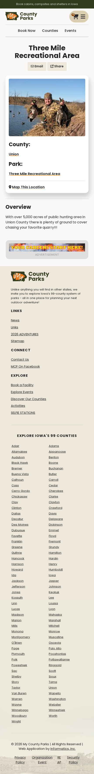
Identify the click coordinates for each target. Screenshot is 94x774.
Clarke (53, 496)
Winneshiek (57, 710)
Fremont (55, 541)
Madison (18, 615)
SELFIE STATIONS (23, 413)
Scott (52, 671)
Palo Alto (55, 648)
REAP (59, 759)
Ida (14, 575)
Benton (54, 457)
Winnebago (20, 710)
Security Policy (73, 759)
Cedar (53, 485)
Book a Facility (22, 385)
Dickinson (56, 525)
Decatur (17, 519)
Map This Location (28, 187)
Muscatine (56, 637)
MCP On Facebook (25, 366)
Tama (53, 682)
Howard (17, 569)
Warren (17, 699)
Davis (53, 513)
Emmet (54, 530)
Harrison (18, 564)
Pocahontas (57, 654)
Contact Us (20, 359)
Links (14, 327)
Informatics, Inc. (63, 749)
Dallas (16, 513)
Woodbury (19, 716)
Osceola (55, 643)
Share (58, 66)
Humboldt (56, 569)
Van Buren (19, 693)
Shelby (16, 676)
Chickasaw (19, 496)
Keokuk (54, 592)
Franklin (17, 541)
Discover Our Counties (28, 399)
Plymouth (18, 654)
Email (38, 66)
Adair (15, 446)
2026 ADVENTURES (24, 334)
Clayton (54, 502)
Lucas (16, 609)
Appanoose (57, 452)
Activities (18, 406)
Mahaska (55, 615)
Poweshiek (19, 665)
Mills (14, 626)
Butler (53, 474)
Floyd (52, 536)
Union (14, 154)
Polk (14, 659)
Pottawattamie (59, 659)
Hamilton (55, 553)
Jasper (54, 581)
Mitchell (54, 626)
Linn (14, 603)
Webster (55, 705)
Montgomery (21, 637)
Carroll (53, 480)
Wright (16, 721)
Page (15, 648)
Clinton (16, 508)
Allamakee (19, 452)
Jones (16, 592)
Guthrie (17, 553)
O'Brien (17, 643)
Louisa (53, 603)
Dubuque (18, 530)
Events (70, 30)
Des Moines (20, 525)
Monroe (54, 631)
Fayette (17, 536)
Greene (17, 547)
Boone (53, 463)
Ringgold (55, 665)
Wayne (17, 705)
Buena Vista (20, 474)
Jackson (18, 581)
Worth (53, 716)
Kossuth (17, 598)
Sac (14, 671)
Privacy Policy (20, 759)
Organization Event (42, 759)
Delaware (56, 519)
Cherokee (56, 491)
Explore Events (22, 392)
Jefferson (18, 586)
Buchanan (56, 468)
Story (15, 682)
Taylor (16, 688)
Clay (15, 502)
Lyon (52, 609)
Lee (51, 598)
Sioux (52, 676)
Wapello (55, 693)
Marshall (55, 620)
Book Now (26, 30)
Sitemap (17, 341)
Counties (50, 30)
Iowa (52, 575)
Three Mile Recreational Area (34, 173)
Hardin (53, 558)
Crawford (55, 508)
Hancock (18, 558)
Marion (16, 620)
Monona (17, 631)
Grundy (54, 547)
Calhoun (18, 480)
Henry (53, 564)
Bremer (17, 468)
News (15, 320)
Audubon (18, 457)
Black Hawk (20, 463)
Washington (57, 699)
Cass (15, 485)
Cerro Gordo (21, 491)
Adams (54, 446)
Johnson (55, 586)
